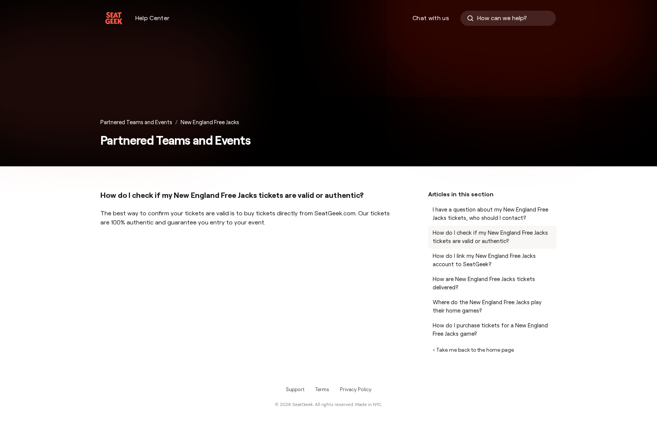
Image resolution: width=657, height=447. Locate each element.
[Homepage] (113, 18)
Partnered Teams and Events (136, 122)
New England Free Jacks (210, 122)
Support (295, 389)
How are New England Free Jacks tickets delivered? (484, 283)
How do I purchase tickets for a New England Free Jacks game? (490, 329)
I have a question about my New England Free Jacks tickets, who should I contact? (490, 214)
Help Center (152, 18)
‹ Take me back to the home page (473, 350)
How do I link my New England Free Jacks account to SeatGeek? (484, 260)
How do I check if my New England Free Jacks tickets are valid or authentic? (490, 237)
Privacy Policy (355, 389)
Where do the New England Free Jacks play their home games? (487, 306)
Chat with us (431, 18)
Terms (322, 389)
